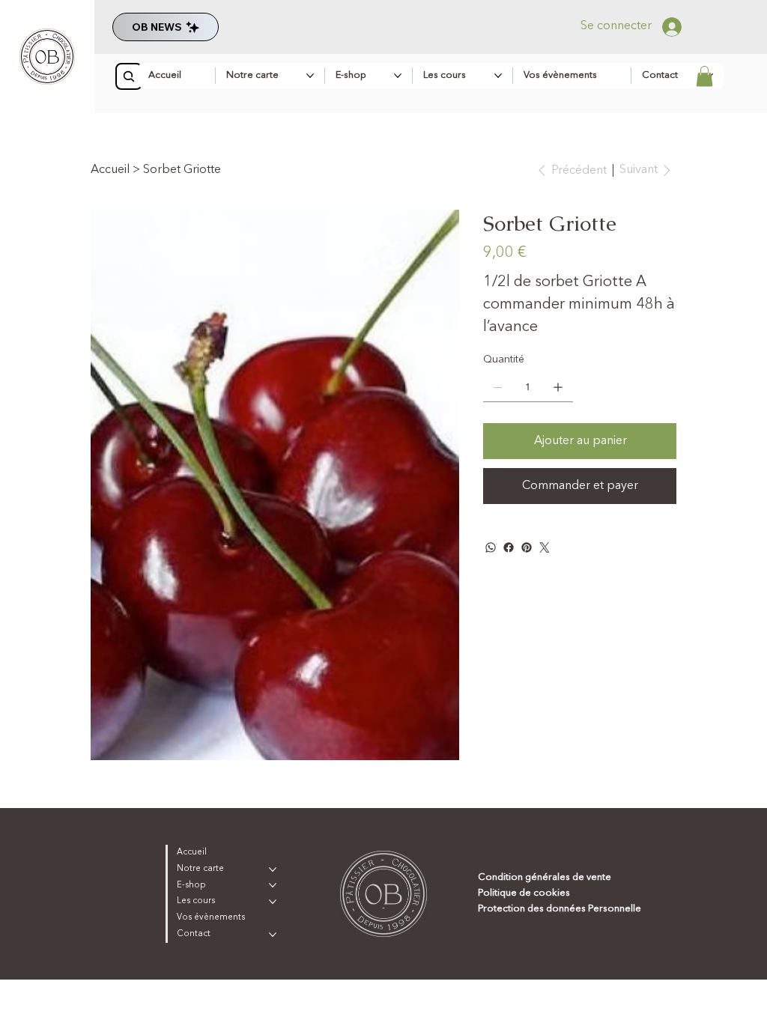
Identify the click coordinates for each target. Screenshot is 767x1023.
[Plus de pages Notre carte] (310, 75)
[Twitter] (544, 547)
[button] (704, 76)
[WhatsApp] (490, 547)
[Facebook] (508, 547)
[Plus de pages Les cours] (498, 75)
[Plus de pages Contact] (272, 934)
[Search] (128, 76)
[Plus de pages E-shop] (397, 75)
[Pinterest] (526, 547)
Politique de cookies (524, 893)
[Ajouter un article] (558, 387)
